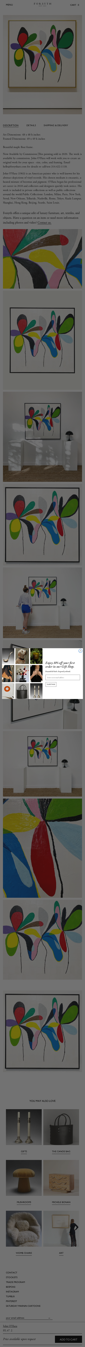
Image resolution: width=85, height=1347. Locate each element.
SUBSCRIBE (51, 684)
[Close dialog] (80, 651)
